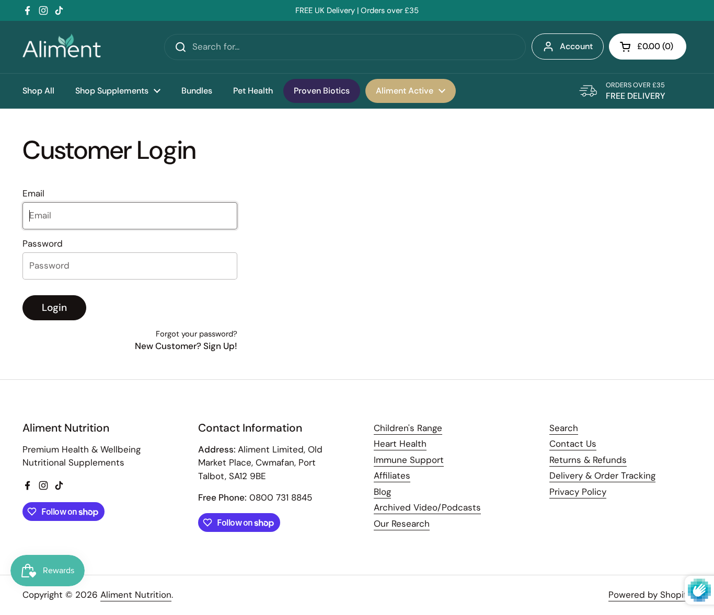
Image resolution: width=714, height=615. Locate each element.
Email (33, 193)
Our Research (402, 523)
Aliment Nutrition (135, 594)
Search (563, 428)
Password (42, 243)
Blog (382, 491)
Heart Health (400, 443)
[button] (647, 46)
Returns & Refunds (588, 460)
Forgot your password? (196, 334)
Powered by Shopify (650, 594)
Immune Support (409, 460)
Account (576, 46)
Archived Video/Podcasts (427, 507)
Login (54, 307)
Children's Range (408, 428)
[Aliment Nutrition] (61, 47)
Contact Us (572, 443)
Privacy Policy (577, 491)
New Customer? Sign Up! (186, 346)
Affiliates (392, 475)
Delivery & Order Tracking (602, 475)
